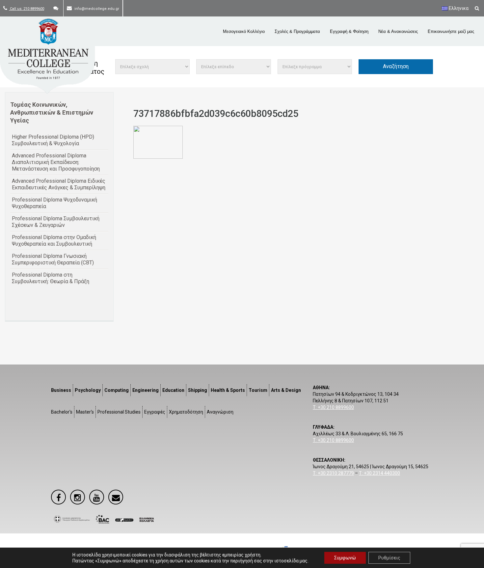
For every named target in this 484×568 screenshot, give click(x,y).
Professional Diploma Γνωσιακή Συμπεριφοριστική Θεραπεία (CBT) (53, 259)
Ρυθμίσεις (389, 557)
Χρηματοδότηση (186, 412)
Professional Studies (119, 412)
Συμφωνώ (345, 557)
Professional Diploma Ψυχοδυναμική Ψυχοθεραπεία (54, 203)
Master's (85, 412)
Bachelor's (61, 412)
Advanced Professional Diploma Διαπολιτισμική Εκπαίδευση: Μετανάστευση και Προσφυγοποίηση (56, 162)
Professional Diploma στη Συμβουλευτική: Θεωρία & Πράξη (50, 278)
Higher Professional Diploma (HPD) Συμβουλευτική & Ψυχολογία (53, 140)
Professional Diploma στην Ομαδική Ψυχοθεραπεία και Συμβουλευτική (54, 240)
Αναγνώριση (220, 412)
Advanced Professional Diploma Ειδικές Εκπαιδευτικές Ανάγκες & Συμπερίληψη (58, 184)
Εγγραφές (154, 412)
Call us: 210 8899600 (26, 9)
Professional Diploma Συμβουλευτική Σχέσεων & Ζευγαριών (55, 221)
